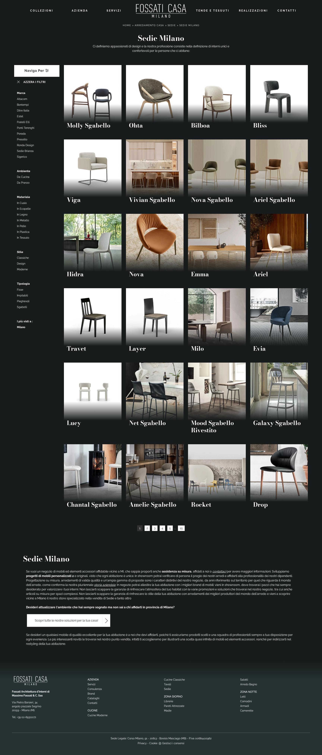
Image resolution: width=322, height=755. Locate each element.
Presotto (22, 139)
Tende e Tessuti (212, 10)
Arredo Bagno (248, 684)
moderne (22, 269)
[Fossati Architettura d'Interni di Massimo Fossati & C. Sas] (161, 10)
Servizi (114, 10)
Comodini (246, 701)
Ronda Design (25, 145)
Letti (243, 696)
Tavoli (167, 684)
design (21, 263)
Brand (91, 693)
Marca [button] (21, 93)
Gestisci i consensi (173, 743)
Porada (21, 133)
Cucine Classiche (174, 679)
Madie (167, 710)
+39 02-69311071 (26, 717)
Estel (20, 116)
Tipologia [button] (23, 283)
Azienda (80, 10)
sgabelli (22, 307)
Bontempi (23, 104)
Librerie (168, 701)
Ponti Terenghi (25, 127)
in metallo (23, 220)
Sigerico (22, 156)
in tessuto (23, 237)
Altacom (22, 98)
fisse (20, 289)
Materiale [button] (23, 197)
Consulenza (95, 689)
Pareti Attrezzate (174, 705)
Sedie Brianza (25, 151)
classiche (23, 257)
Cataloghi (93, 698)
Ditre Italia (23, 110)
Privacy (142, 743)
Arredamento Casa (149, 25)
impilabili (22, 295)
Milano (21, 327)
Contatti (286, 10)
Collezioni (41, 10)
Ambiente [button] (23, 171)
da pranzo (23, 182)
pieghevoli (23, 301)
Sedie (172, 25)
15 (181, 528)
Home (127, 25)
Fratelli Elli (23, 122)
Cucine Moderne (98, 715)
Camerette (246, 710)
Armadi (244, 705)
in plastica (23, 231)
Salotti (244, 679)
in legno (22, 214)
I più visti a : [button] (25, 321)
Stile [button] (20, 252)
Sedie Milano (189, 25)
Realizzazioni (253, 10)
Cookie (153, 743)
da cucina (23, 176)
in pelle (21, 226)
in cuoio (22, 203)
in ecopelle (24, 208)
